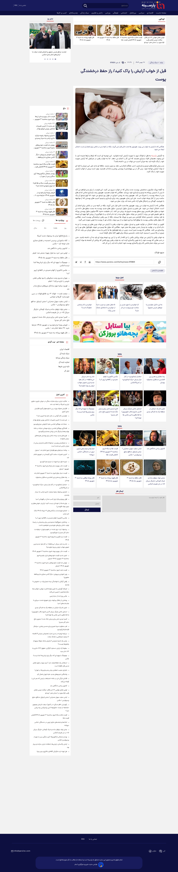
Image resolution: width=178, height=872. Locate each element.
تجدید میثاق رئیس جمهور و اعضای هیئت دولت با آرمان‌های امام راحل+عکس (49, 53)
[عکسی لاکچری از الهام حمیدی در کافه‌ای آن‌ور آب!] (108, 366)
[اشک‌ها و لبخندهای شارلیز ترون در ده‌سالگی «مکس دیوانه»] (84, 438)
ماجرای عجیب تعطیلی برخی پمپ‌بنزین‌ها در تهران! (51, 670)
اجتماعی (124, 13)
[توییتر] (76, 262)
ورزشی (108, 13)
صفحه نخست (161, 13)
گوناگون (162, 19)
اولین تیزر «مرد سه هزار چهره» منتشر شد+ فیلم (50, 253)
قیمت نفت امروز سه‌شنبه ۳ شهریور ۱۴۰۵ (53, 570)
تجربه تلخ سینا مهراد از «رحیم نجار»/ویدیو (53, 462)
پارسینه (154, 155)
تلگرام (154, 851)
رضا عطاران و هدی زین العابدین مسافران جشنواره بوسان (156, 379)
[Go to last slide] (32, 36)
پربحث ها (36, 220)
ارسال (87, 509)
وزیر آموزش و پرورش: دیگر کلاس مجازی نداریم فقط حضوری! (45, 156)
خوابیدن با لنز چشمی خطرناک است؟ (84, 306)
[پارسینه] (152, 5)
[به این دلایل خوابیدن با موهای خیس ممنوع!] (155, 292)
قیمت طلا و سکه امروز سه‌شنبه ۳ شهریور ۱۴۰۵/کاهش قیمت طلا (131, 38)
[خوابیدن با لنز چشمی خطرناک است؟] (84, 292)
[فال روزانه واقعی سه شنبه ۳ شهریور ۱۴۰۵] (84, 467)
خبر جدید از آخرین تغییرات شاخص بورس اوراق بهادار (45, 127)
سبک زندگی (84, 13)
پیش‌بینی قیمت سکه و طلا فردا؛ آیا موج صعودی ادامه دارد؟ (44, 184)
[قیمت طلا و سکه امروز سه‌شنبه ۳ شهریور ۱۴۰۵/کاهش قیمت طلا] (131, 30)
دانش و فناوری (97, 13)
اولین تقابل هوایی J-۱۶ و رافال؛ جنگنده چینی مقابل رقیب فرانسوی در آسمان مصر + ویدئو (154, 40)
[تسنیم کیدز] (119, 333)
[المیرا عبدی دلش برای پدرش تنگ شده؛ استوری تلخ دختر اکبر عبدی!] (108, 398)
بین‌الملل (133, 13)
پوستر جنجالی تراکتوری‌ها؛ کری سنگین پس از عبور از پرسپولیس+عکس (44, 175)
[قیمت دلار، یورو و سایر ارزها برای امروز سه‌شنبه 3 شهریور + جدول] (62, 117)
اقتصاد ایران (64, 349)
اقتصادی (150, 13)
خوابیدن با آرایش (157, 270)
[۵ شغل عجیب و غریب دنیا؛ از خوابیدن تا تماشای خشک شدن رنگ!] (108, 292)
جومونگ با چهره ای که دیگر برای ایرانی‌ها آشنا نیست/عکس (84, 412)
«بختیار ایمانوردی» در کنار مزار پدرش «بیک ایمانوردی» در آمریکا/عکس (131, 379)
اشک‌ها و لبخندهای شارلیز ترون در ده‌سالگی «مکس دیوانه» (85, 452)
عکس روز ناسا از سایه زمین (58, 596)
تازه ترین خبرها (63, 366)
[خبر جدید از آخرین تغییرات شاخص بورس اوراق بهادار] (62, 126)
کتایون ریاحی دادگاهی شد (156, 448)
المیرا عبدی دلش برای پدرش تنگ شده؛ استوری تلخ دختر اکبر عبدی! (108, 412)
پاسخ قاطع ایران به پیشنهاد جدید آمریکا (52, 236)
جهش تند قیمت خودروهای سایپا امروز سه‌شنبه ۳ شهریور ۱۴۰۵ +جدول (44, 146)
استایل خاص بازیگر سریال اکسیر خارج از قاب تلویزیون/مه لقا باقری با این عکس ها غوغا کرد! (131, 413)
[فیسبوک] (85, 262)
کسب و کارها (62, 13)
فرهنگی (116, 13)
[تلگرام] (80, 262)
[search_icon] (85, 6)
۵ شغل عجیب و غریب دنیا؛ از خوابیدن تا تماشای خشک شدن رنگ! (105, 307)
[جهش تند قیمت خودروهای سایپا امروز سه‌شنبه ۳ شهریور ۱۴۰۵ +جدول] (62, 145)
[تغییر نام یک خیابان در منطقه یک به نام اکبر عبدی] (155, 398)
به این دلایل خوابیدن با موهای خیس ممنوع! (154, 306)
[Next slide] (68, 36)
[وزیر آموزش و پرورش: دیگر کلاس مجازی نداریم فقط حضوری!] (62, 155)
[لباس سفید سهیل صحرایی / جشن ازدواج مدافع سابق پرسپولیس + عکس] (131, 438)
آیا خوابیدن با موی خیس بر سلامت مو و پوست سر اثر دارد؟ (129, 307)
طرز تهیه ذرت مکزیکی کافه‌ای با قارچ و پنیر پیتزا (52, 751)
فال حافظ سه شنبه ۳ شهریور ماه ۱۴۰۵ (108, 38)
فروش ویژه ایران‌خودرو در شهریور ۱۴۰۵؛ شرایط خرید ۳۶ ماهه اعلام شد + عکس (44, 194)
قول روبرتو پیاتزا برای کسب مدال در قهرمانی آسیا (51, 499)
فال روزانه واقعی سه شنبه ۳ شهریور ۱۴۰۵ (84, 479)
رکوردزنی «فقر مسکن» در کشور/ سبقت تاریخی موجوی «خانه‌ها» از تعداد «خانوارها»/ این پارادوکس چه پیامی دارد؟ (51, 707)
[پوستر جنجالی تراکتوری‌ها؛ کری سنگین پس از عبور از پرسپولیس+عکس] (62, 174)
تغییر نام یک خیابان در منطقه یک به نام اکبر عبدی (156, 410)
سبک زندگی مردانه (62, 358)
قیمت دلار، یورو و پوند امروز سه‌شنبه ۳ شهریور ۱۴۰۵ (49, 551)
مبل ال (66, 370)
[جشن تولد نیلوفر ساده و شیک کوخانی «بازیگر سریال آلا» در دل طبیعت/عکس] (155, 467)
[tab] (55, 59)
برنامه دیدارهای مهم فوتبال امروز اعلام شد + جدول (51, 450)
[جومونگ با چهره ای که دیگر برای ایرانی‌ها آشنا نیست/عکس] (84, 398)
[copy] (159, 262)
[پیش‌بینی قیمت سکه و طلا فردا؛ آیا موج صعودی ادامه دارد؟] (62, 183)
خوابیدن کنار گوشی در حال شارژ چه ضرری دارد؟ (51, 416)
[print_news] (89, 262)
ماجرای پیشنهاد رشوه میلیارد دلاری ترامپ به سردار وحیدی (45, 137)
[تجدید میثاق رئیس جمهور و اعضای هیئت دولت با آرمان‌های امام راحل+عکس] (50, 36)
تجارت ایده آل (64, 362)
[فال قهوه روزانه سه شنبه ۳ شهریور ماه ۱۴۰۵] (85, 30)
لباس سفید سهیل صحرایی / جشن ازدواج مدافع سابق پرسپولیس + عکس (131, 451)
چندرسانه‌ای (73, 13)
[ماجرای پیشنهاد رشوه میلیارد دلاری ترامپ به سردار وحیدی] (62, 136)
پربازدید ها (60, 220)
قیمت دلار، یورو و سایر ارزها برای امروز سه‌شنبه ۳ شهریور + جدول (44, 118)
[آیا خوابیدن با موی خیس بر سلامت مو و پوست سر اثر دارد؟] (131, 292)
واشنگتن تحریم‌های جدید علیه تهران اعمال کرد (52, 674)
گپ (164, 851)
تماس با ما (22, 5)
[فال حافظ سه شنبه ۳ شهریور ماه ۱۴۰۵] (108, 30)
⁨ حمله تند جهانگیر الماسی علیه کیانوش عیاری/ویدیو (50, 424)
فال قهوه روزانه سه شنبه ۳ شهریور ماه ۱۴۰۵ (85, 38)
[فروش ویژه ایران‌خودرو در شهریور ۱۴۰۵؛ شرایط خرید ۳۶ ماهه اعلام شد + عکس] (62, 193)
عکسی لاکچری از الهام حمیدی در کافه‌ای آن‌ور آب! (108, 378)
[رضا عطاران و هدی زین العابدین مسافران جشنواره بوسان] (155, 366)
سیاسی (142, 13)
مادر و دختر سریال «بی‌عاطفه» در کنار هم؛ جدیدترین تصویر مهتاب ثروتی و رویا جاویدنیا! (86, 381)
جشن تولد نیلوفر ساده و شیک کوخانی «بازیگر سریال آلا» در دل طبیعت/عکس (155, 481)
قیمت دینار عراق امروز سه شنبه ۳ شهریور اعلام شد (50, 473)
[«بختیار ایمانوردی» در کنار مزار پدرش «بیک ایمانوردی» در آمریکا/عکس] (131, 366)
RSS (15, 5)
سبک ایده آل (64, 353)
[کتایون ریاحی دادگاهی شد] (155, 438)
